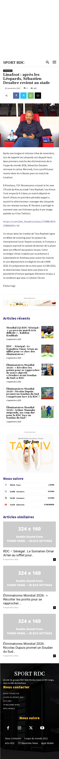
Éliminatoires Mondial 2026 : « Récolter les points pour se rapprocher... (25, 599)
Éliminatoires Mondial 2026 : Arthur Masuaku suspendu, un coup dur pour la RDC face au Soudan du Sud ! (20, 412)
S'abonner (49, 504)
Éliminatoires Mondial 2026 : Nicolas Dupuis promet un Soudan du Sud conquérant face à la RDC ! (22, 392)
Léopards (8, 71)
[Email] (38, 95)
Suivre (51, 491)
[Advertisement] (29, 29)
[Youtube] (42, 728)
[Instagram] (20, 728)
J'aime (51, 485)
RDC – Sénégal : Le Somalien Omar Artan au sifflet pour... (28, 553)
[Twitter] (23, 95)
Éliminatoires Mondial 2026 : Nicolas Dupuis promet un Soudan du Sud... (28, 647)
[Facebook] (16, 95)
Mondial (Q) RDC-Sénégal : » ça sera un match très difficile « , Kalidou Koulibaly (23, 331)
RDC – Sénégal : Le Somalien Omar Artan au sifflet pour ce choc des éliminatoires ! (22, 350)
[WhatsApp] (31, 95)
